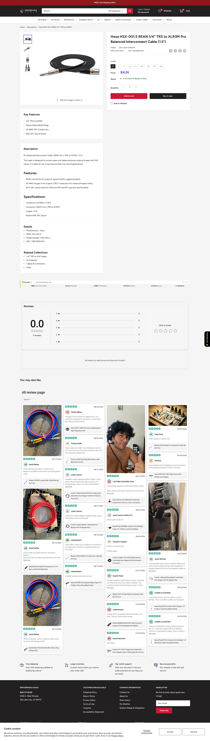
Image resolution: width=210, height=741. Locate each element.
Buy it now (168, 96)
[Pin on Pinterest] (175, 50)
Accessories (31, 260)
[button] (181, 10)
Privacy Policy (117, 736)
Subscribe (164, 710)
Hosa (113, 48)
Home (22, 27)
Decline (193, 732)
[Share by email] (184, 50)
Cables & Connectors (35, 264)
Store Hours (125, 700)
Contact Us (124, 692)
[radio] (113, 66)
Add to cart (129, 96)
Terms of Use (89, 704)
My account (143, 12)
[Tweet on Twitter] (180, 50)
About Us (124, 696)
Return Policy (89, 696)
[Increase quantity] (136, 87)
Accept (170, 732)
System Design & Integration (132, 708)
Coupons (87, 708)
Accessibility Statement (93, 712)
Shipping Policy (90, 692)
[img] (37, 331)
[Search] (130, 11)
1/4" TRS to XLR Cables (36, 256)
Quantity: (115, 88)
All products (31, 27)
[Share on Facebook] (170, 50)
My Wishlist (125, 704)
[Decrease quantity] (123, 87)
